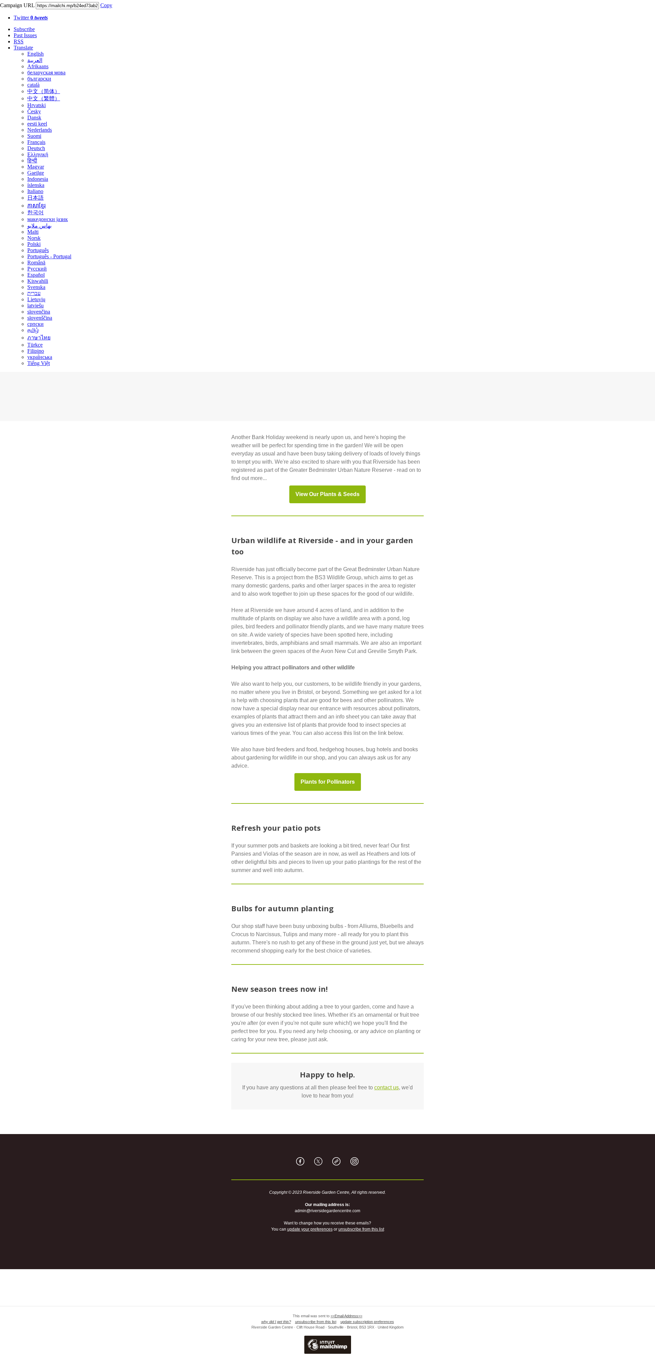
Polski (34, 244)
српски (35, 324)
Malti (33, 232)
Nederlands (39, 130)
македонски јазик (47, 219)
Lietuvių (36, 299)
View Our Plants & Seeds (327, 494)
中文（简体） (43, 91)
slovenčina (38, 312)
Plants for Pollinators (328, 782)
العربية (34, 60)
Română (36, 262)
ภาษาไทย (38, 337)
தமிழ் (33, 330)
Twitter (31, 17)
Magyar (35, 167)
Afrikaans (37, 66)
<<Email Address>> (346, 1316)
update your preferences (310, 1229)
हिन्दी (32, 160)
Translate (23, 47)
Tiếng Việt (38, 363)
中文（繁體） (43, 98)
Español (36, 275)
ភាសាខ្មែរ (36, 205)
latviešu (35, 305)
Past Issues (25, 35)
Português (38, 250)
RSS (19, 41)
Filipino (35, 351)
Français (36, 142)
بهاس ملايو (39, 226)
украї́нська (39, 357)
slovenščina (39, 318)
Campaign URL (17, 5)
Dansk (34, 117)
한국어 (35, 212)
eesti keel (37, 124)
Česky (34, 111)
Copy (106, 5)
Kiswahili (37, 281)
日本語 (35, 198)
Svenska (36, 287)
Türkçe (35, 345)
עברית (34, 293)
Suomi (34, 136)
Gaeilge (35, 173)
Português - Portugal (49, 256)
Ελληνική (37, 154)
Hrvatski (36, 105)
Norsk (34, 238)
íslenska (35, 185)
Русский (37, 269)
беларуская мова (46, 72)
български (39, 79)
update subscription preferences (367, 1322)
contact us (386, 1087)
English (35, 54)
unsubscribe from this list (361, 1229)
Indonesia (37, 179)
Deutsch (36, 148)
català (33, 85)
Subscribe (24, 29)
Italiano (35, 191)
